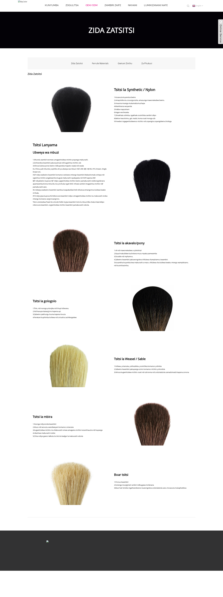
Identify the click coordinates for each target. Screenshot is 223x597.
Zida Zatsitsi (77, 63)
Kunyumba (52, 5)
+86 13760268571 (126, 554)
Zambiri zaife (113, 5)
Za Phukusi (146, 63)
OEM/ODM (92, 5)
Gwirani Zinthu (125, 63)
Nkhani (132, 5)
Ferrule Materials (100, 63)
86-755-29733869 (101, 554)
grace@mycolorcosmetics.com (70, 554)
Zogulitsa (72, 5)
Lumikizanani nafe (156, 5)
